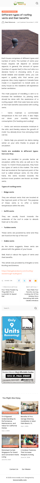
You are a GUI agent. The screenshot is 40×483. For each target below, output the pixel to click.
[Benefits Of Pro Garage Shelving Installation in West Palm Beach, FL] (29, 407)
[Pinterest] (30, 280)
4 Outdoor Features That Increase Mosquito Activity (28, 452)
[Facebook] (19, 280)
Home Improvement (9, 11)
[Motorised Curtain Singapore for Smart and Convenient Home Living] (10, 441)
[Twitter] (24, 280)
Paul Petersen (10, 22)
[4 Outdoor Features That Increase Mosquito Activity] (29, 441)
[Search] (37, 3)
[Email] (35, 280)
